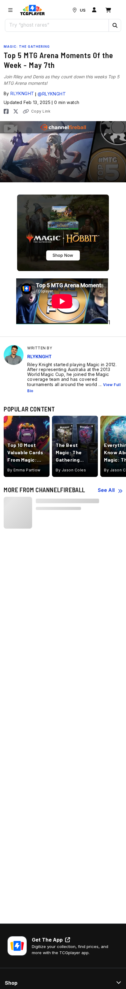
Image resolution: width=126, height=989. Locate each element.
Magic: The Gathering (27, 46)
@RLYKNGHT (52, 93)
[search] (57, 25)
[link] (32, 10)
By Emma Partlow (24, 470)
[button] (115, 25)
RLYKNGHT (22, 93)
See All (106, 490)
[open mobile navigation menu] (10, 10)
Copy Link (40, 111)
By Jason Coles (71, 470)
